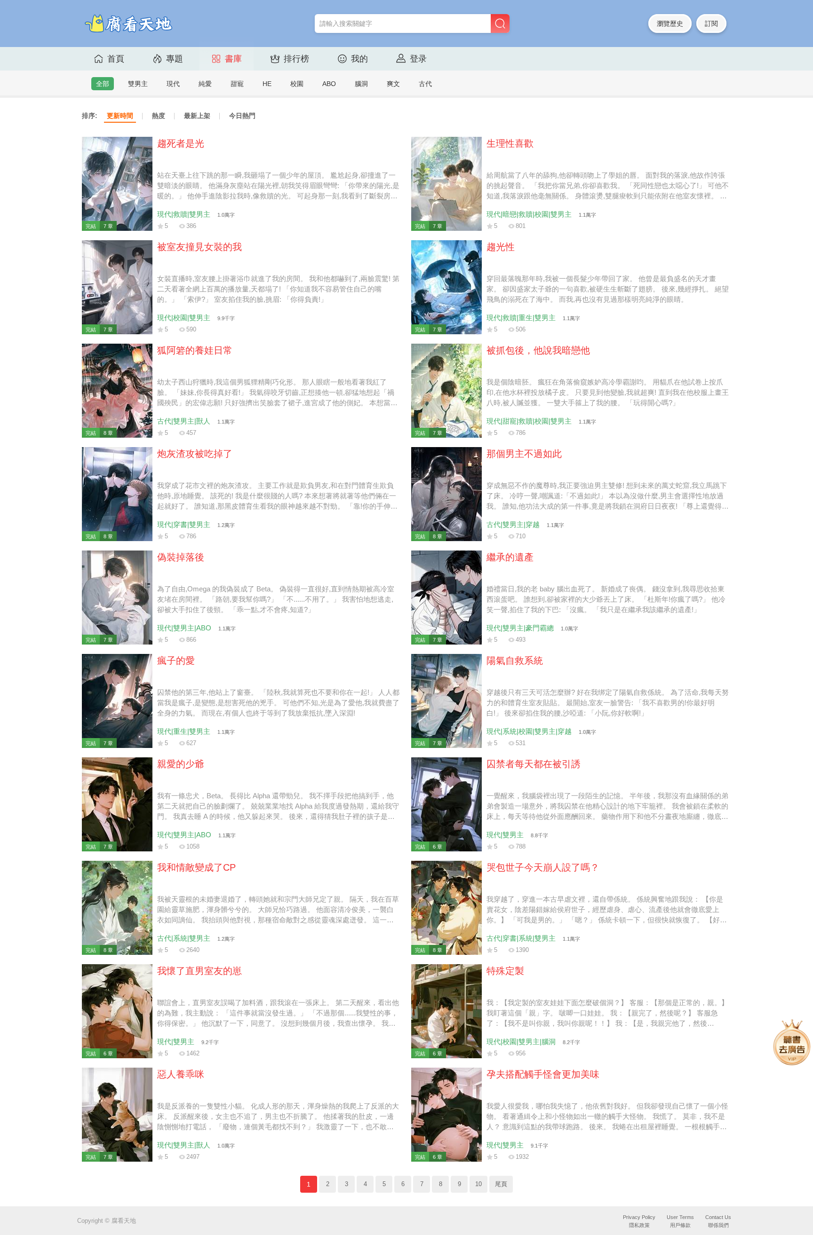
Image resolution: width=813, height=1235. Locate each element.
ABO (329, 83)
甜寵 (237, 83)
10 (478, 1184)
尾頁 (501, 1184)
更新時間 (120, 115)
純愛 (205, 83)
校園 (296, 83)
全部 (102, 83)
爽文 (393, 83)
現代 (173, 83)
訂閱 (711, 23)
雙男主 (138, 83)
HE (267, 83)
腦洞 (361, 83)
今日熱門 (242, 115)
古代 (425, 83)
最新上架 (197, 115)
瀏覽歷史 (670, 23)
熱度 (158, 115)
